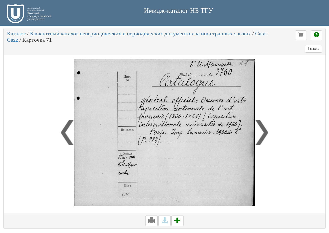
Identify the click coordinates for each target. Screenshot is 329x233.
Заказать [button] (313, 48)
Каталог (16, 33)
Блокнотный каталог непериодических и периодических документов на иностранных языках (140, 33)
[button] (300, 35)
